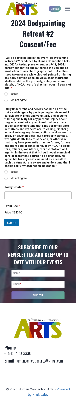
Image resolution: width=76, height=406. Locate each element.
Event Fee (12, 206)
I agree (14, 94)
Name (16, 273)
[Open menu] (67, 9)
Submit (11, 222)
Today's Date (14, 187)
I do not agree (18, 100)
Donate (55, 8)
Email (17, 284)
